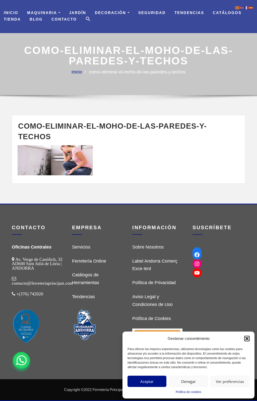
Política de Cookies (151, 318)
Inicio (11, 13)
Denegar (188, 381)
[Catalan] (237, 7)
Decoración (111, 13)
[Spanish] (251, 7)
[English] (242, 7)
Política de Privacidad (154, 282)
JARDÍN (77, 13)
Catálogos (227, 13)
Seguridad (152, 13)
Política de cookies (188, 392)
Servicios (81, 247)
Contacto (64, 19)
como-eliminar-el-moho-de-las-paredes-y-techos (137, 71)
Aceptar (147, 381)
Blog (36, 19)
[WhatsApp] (21, 360)
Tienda (12, 19)
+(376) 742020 (29, 294)
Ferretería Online (89, 261)
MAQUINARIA (42, 13)
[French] (246, 7)
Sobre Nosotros (148, 247)
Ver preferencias (230, 381)
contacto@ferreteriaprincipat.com (42, 283)
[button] (246, 338)
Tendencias (189, 13)
